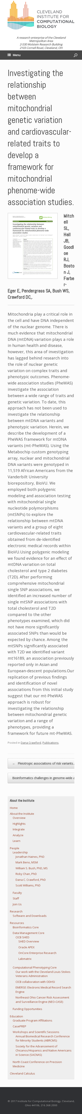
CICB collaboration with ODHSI (35, 982)
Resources (17, 923)
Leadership (20, 852)
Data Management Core (28, 933)
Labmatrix (24, 959)
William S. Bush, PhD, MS (32, 868)
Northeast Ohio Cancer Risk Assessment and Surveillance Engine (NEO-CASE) (42, 999)
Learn (16, 841)
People (14, 848)
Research (16, 911)
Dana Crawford (31, 743)
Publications (50, 743)
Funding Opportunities (27, 1009)
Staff (16, 898)
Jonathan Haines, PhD (30, 857)
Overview (19, 818)
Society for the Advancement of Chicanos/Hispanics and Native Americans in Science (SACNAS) (44, 1050)
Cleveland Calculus (22, 1073)
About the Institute (22, 814)
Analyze (18, 835)
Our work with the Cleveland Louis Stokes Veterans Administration (43, 974)
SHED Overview (28, 941)
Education (16, 1016)
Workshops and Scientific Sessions (36, 1032)
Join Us (17, 904)
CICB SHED (22, 937)
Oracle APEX (26, 947)
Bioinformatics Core (26, 927)
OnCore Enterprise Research (37, 953)
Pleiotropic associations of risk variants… (43, 763)
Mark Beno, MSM (27, 862)
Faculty (17, 893)
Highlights (19, 824)
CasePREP (19, 1026)
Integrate (19, 829)
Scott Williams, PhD (28, 885)
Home (14, 808)
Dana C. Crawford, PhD (31, 880)
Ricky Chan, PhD (26, 874)
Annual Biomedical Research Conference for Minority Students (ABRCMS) (43, 1038)
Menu (17, 55)
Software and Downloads (30, 916)
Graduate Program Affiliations (32, 1020)
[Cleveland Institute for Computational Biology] (41, 15)
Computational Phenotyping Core (35, 967)
